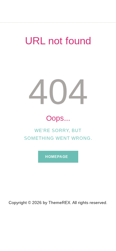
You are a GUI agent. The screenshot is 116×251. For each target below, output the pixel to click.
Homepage (56, 157)
